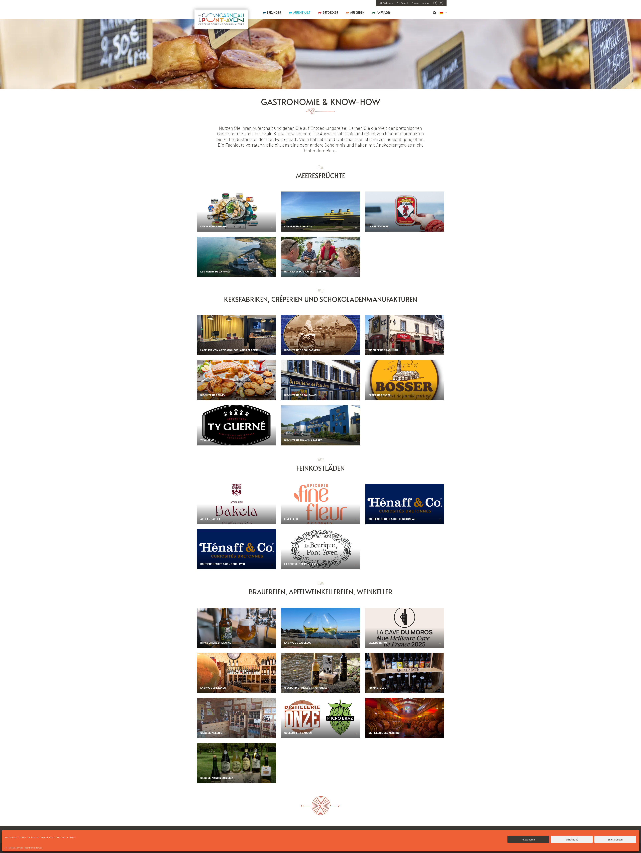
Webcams (388, 3)
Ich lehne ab (571, 839)
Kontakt (426, 3)
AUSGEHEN (357, 12)
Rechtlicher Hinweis (14, 847)
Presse (415, 3)
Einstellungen (615, 839)
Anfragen (384, 12)
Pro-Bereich (402, 3)
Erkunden (274, 12)
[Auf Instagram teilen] (441, 3)
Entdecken (330, 12)
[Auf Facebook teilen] (435, 3)
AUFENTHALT (301, 12)
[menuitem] (443, 13)
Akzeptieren (528, 839)
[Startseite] (221, 19)
